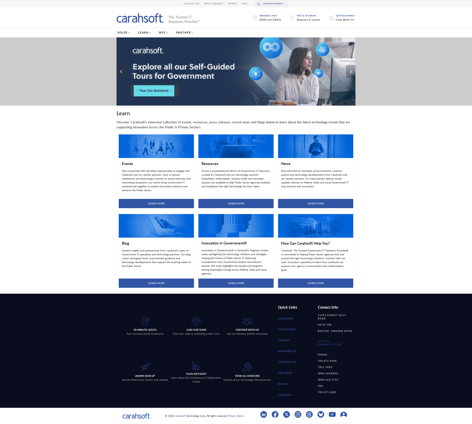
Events (284, 340)
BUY (162, 32)
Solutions (287, 329)
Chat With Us (345, 19)
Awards (232, 3)
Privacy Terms (236, 416)
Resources (287, 351)
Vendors (285, 318)
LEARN (143, 32)
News (245, 3)
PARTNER (183, 32)
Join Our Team (191, 3)
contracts (287, 362)
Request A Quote (308, 19)
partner (285, 373)
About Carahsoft (213, 3)
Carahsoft (180, 416)
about (283, 384)
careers (285, 395)
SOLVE (122, 32)
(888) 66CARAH (270, 19)
